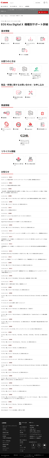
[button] (4, 6)
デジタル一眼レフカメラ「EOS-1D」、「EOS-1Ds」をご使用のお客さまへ (16, 404)
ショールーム (22, 449)
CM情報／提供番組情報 (7, 437)
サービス (21, 443)
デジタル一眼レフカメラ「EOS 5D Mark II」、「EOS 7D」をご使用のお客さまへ (18, 227)
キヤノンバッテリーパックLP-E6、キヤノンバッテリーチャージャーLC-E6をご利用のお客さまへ (21, 329)
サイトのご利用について (29, 455)
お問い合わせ (33, 429)
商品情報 (21, 441)
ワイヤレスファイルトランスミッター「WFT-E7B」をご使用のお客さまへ (17, 359)
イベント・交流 (23, 447)
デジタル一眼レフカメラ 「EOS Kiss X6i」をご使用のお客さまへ (15, 353)
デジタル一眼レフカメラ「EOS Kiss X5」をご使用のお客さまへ (14, 372)
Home (2, 15)
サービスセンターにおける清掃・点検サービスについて (13, 303)
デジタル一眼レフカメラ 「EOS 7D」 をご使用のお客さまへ (14, 391)
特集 (21, 445)
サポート (6, 15)
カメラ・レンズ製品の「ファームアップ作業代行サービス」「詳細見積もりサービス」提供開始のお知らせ (24, 259)
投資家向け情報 (5, 432)
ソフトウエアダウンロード (35, 434)
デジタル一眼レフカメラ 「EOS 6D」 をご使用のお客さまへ (14, 347)
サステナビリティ (6, 434)
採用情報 (4, 436)
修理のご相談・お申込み (35, 431)
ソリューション (23, 428)
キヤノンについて (6, 442)
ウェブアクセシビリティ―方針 (29, 456)
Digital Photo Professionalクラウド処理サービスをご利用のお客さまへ (16, 221)
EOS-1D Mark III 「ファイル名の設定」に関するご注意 (13, 410)
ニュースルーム (5, 430)
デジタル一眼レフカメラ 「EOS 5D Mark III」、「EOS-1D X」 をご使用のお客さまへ (19, 342)
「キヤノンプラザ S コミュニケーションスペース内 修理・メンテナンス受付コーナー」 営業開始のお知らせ (24, 233)
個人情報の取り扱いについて (39, 455)
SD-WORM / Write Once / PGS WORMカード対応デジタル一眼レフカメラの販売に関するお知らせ (22, 253)
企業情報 (4, 428)
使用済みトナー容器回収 (35, 438)
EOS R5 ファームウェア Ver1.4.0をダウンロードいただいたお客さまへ (16, 216)
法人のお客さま (23, 427)
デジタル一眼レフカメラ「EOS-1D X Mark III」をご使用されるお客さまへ (17, 265)
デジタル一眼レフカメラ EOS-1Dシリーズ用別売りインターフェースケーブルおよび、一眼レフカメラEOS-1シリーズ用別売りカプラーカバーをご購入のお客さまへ (24, 397)
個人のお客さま (23, 440)
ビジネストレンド (23, 434)
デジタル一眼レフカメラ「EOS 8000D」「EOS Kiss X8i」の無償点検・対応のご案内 (19, 278)
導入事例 (21, 432)
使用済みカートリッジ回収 (35, 436)
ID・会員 (21, 450)
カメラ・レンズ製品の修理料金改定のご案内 (10, 185)
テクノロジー (5, 449)
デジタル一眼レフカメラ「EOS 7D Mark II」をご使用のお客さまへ (15, 289)
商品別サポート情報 (34, 425)
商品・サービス (23, 430)
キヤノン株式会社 (6, 440)
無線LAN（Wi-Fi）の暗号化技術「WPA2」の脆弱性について (14, 284)
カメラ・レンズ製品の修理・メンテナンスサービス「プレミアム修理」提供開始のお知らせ (20, 179)
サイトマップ (22, 455)
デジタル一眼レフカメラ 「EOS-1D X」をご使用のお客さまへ (14, 204)
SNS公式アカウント (33, 442)
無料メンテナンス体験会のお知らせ (8, 210)
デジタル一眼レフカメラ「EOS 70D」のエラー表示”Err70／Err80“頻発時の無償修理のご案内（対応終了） (24, 198)
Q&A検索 (32, 427)
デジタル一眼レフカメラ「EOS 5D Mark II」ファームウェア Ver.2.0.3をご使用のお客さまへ (20, 385)
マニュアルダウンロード (35, 432)
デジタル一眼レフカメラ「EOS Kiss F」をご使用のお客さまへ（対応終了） (17, 308)
